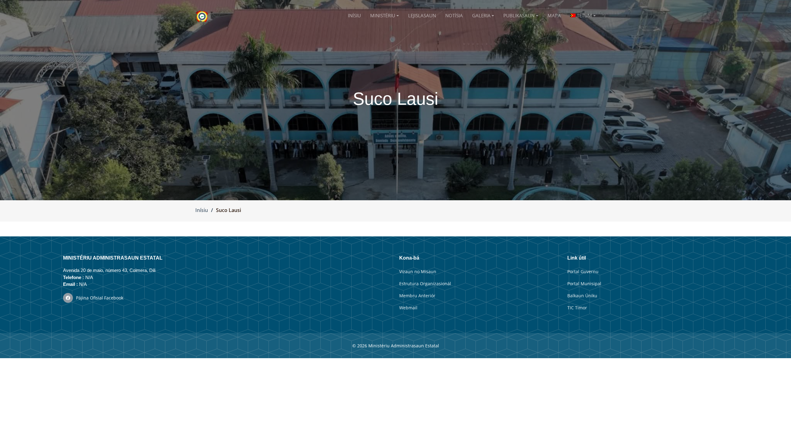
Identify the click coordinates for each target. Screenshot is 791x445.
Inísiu (201, 210)
